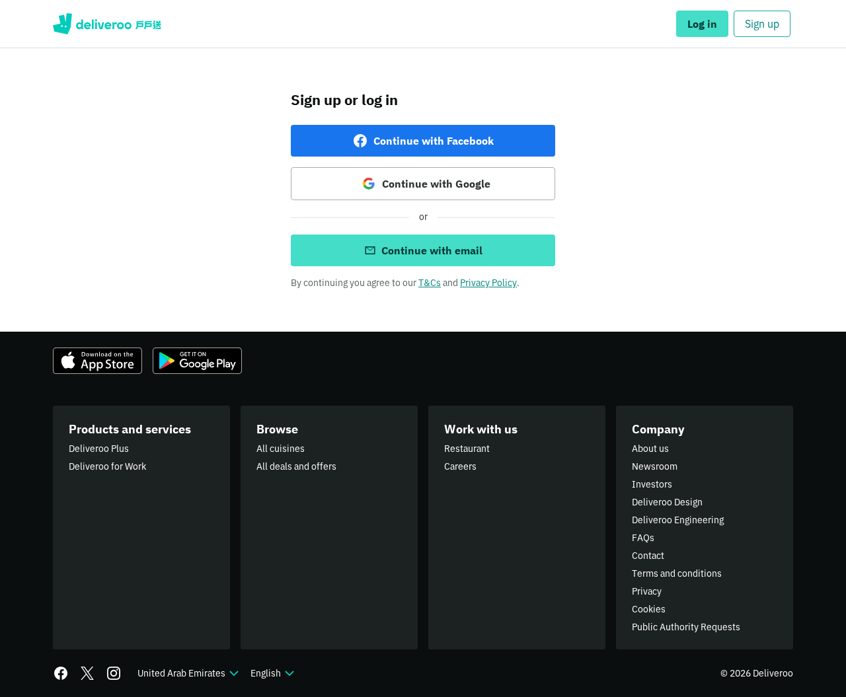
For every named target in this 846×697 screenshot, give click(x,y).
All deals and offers (296, 466)
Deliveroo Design (667, 502)
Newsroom (654, 466)
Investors (652, 484)
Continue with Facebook (433, 140)
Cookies (649, 609)
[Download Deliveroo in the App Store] (97, 361)
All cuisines (280, 449)
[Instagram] (114, 673)
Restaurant (467, 449)
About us (650, 449)
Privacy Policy (488, 283)
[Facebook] (61, 673)
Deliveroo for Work (107, 466)
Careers (460, 466)
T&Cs (429, 283)
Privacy (647, 591)
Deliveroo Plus (99, 449)
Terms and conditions (677, 573)
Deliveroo (107, 23)
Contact (648, 556)
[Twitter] (87, 673)
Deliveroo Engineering (678, 520)
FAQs (643, 538)
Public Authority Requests (686, 627)
